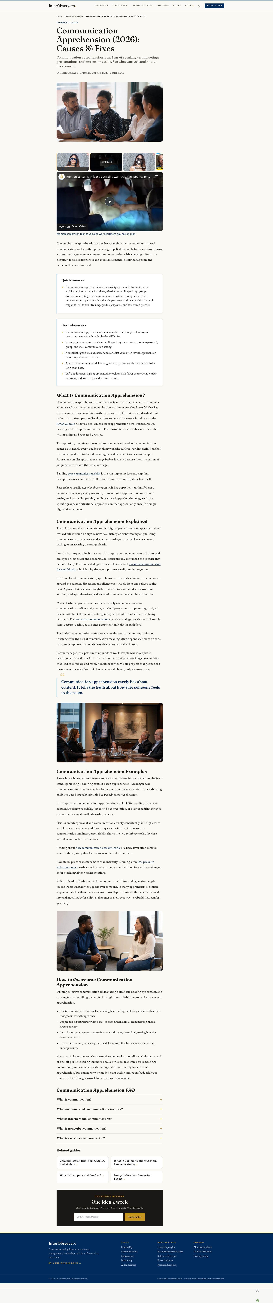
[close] (257, 1290)
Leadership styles (166, 1247)
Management (121, 6)
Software (163, 6)
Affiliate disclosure (203, 1252)
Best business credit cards (170, 1252)
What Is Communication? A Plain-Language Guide (136, 1162)
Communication (74, 16)
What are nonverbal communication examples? (90, 1109)
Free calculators (165, 1261)
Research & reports (167, 1265)
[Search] (199, 5)
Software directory (167, 1256)
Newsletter (214, 6)
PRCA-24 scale (66, 423)
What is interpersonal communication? (84, 1119)
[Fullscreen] (87, 169)
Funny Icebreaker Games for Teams (132, 1177)
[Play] (59, 169)
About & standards (203, 1247)
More (188, 6)
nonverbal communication (92, 619)
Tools (177, 6)
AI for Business (143, 6)
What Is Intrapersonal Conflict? (80, 1175)
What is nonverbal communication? (81, 1128)
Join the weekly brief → (65, 1263)
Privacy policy (201, 1256)
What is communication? (74, 1099)
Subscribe (134, 1216)
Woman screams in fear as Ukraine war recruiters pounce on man (109, 177)
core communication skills (84, 473)
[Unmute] (63, 169)
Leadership (101, 6)
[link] (61, 177)
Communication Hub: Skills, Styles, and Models (82, 1162)
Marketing (126, 1261)
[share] (156, 175)
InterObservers (62, 6)
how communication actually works (98, 847)
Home (60, 16)
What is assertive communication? (81, 1138)
